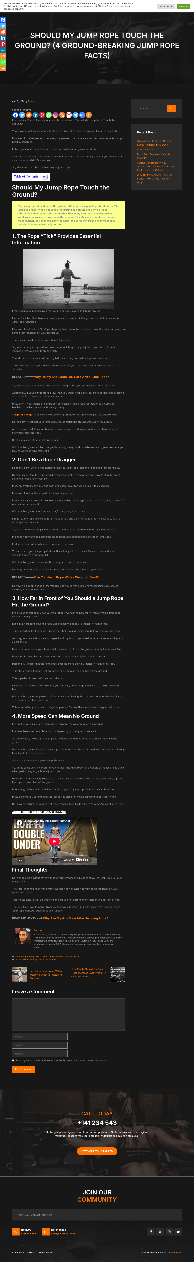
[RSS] (62, 115)
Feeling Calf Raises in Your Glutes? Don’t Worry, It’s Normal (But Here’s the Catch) (156, 166)
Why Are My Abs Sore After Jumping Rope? (75, 918)
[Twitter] (22, 115)
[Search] (171, 108)
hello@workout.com (63, 1233)
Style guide (18, 1252)
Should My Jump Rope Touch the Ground (35, 959)
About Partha (145, 149)
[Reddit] (29, 115)
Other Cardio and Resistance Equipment (61, 956)
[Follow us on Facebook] (151, 1231)
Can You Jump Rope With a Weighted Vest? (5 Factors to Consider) (46, 975)
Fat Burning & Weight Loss (28, 956)
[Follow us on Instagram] (169, 1231)
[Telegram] (75, 115)
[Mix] (3, 56)
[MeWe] (3, 50)
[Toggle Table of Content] (43, 177)
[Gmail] (69, 115)
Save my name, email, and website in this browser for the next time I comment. (60, 1060)
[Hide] (1, 74)
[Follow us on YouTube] (178, 1231)
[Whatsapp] (49, 115)
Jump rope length (22, 414)
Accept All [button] (183, 6)
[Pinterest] (42, 115)
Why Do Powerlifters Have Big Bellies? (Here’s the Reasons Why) (154, 178)
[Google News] (82, 115)
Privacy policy (47, 1252)
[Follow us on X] (160, 1231)
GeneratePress (174, 1252)
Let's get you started (97, 1151)
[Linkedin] (35, 115)
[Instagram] (55, 115)
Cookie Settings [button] (166, 6)
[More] (89, 115)
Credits (31, 1252)
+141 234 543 (97, 1122)
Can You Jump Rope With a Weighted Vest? (66, 577)
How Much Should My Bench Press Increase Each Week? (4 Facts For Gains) (88, 973)
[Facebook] (15, 115)
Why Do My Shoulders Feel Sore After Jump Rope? (71, 377)
